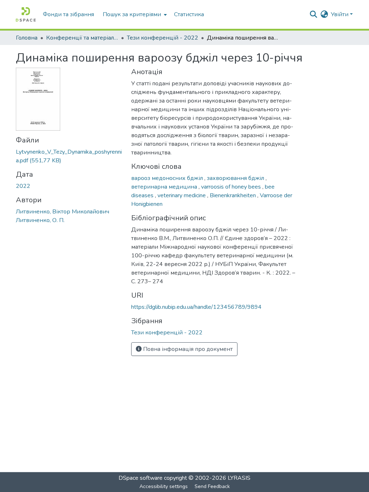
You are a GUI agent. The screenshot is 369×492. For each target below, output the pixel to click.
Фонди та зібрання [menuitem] (68, 14)
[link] (69, 156)
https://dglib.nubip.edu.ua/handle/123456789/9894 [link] (196, 307)
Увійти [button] (340, 14)
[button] (26, 14)
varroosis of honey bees (231, 187)
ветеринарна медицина (165, 187)
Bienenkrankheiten (233, 195)
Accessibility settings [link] (163, 486)
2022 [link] (23, 186)
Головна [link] (26, 38)
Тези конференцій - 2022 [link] (162, 38)
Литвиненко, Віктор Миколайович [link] (62, 212)
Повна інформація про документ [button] (187, 349)
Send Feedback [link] (212, 486)
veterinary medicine (182, 195)
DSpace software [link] (141, 478)
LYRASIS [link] (239, 478)
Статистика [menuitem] (189, 14)
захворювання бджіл (236, 178)
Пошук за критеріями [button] (132, 14)
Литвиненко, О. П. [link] (40, 220)
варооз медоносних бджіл (167, 178)
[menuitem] (134, 14)
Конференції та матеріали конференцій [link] (82, 38)
